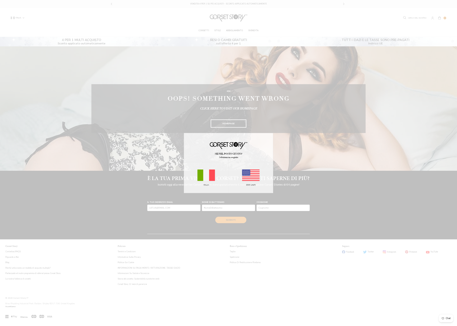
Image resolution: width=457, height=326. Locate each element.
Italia (206, 185)
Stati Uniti (251, 185)
